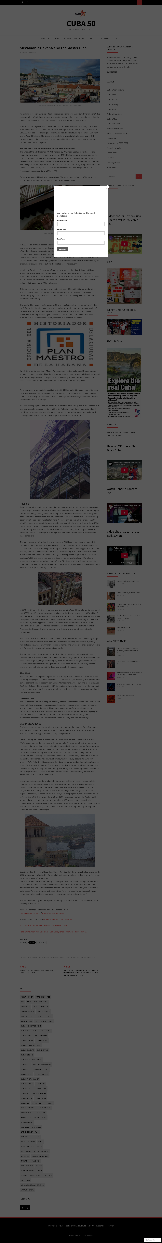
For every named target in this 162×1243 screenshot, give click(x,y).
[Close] (107, 187)
